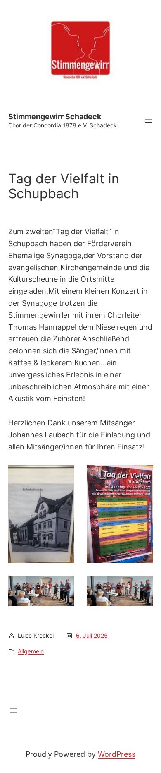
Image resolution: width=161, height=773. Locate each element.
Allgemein (31, 651)
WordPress (116, 754)
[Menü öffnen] (148, 121)
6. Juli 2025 (92, 635)
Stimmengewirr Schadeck (54, 116)
